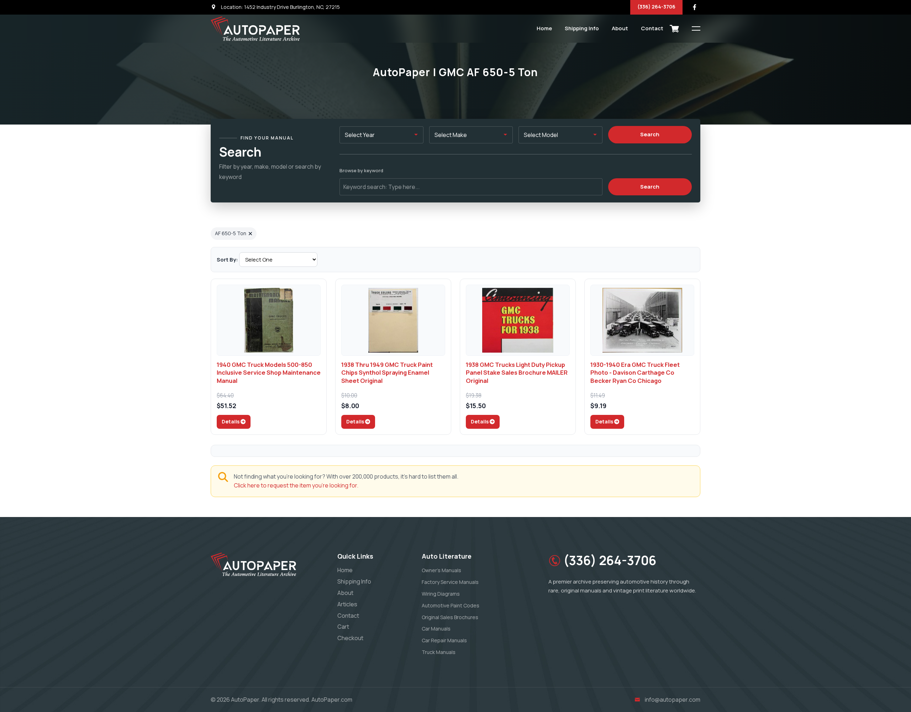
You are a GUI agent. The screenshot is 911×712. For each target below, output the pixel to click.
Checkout (350, 638)
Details (231, 421)
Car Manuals (436, 628)
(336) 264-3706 (656, 6)
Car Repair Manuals (444, 640)
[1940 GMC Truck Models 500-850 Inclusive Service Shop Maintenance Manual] (268, 320)
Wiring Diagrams (441, 593)
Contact (652, 28)
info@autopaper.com (672, 699)
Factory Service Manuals (450, 582)
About (620, 28)
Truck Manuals (439, 652)
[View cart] (674, 28)
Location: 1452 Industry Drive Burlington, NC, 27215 (280, 7)
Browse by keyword (361, 170)
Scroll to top (16, 357)
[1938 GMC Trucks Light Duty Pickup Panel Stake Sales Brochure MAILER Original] (518, 320)
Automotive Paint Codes (450, 605)
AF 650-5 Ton (230, 233)
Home (544, 28)
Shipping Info (582, 28)
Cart (343, 627)
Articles (347, 604)
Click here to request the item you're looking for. (296, 485)
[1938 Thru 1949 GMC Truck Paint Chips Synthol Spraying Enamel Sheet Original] (393, 320)
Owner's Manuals (441, 570)
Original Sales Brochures (450, 617)
